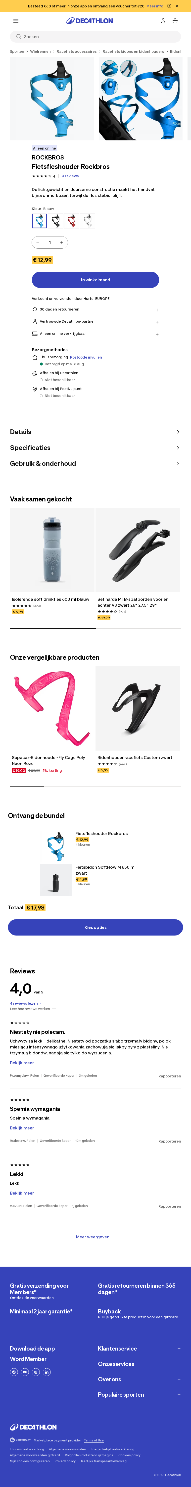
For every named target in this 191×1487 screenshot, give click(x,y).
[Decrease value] (38, 242)
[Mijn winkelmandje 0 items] (175, 21)
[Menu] (16, 21)
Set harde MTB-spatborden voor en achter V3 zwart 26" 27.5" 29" (133, 602)
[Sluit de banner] (177, 6)
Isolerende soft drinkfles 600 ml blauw (50, 599)
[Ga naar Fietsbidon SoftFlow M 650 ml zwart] (56, 880)
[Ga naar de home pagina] (89, 20)
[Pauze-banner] (169, 6)
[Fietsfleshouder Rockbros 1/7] (52, 98)
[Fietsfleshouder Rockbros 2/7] (141, 98)
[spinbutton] (50, 242)
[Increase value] (62, 242)
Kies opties (96, 927)
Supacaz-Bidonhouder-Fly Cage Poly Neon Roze (49, 760)
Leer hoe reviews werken (30, 1009)
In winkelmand (95, 279)
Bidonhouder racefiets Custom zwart (134, 757)
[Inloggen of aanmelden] (163, 21)
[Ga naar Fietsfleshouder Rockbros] (56, 846)
